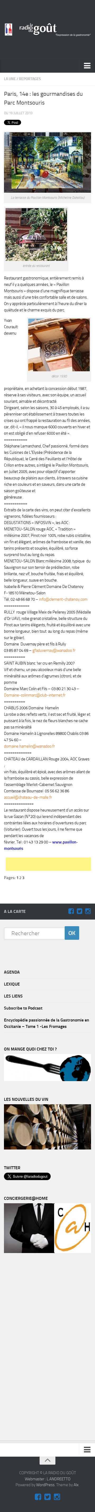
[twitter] (79, 911)
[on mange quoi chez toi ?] (47, 1079)
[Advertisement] (50, 864)
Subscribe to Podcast (23, 1008)
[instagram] (88, 911)
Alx (76, 1484)
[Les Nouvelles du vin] (47, 1148)
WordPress (45, 1484)
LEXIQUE (12, 984)
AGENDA (12, 972)
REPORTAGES (30, 79)
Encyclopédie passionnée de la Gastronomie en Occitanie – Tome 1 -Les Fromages (46, 1023)
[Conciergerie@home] (47, 1251)
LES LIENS (13, 996)
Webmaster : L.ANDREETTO (47, 1479)
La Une (10, 79)
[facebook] (71, 911)
